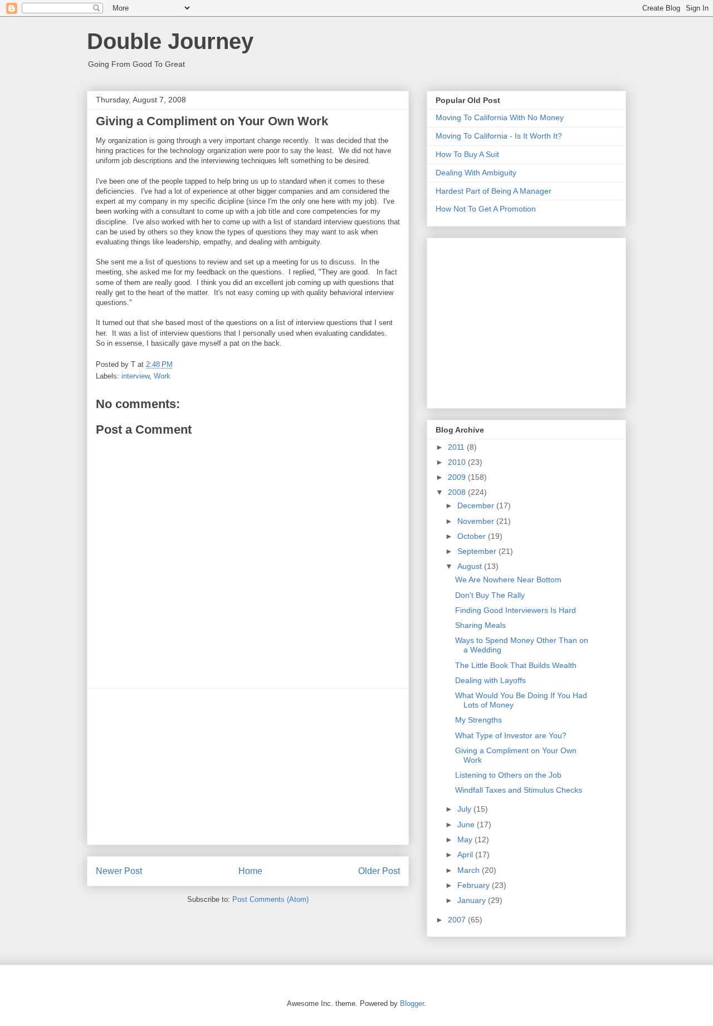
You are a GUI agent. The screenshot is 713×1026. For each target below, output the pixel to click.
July (465, 808)
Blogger (412, 1003)
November (476, 521)
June (467, 824)
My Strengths (478, 719)
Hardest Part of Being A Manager (493, 190)
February (474, 885)
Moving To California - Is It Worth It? (499, 135)
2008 (458, 492)
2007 (458, 919)
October (472, 536)
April (466, 854)
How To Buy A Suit (467, 154)
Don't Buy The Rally (490, 595)
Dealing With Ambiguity (476, 172)
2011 (457, 447)
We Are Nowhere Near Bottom (508, 579)
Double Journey (170, 41)
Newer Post (119, 871)
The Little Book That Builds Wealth (516, 665)
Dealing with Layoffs (490, 680)
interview (135, 376)
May (466, 839)
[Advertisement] (247, 766)
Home (250, 871)
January (472, 900)
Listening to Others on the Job (508, 774)
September (478, 551)
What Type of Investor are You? (511, 735)
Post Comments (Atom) (270, 899)
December (476, 505)
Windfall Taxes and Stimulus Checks (518, 790)
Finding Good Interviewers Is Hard (515, 610)
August (470, 566)
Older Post (379, 871)
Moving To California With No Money (500, 117)
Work (162, 376)
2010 (458, 462)
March (469, 870)
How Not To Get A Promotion (486, 208)
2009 (458, 477)
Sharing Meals (480, 625)
